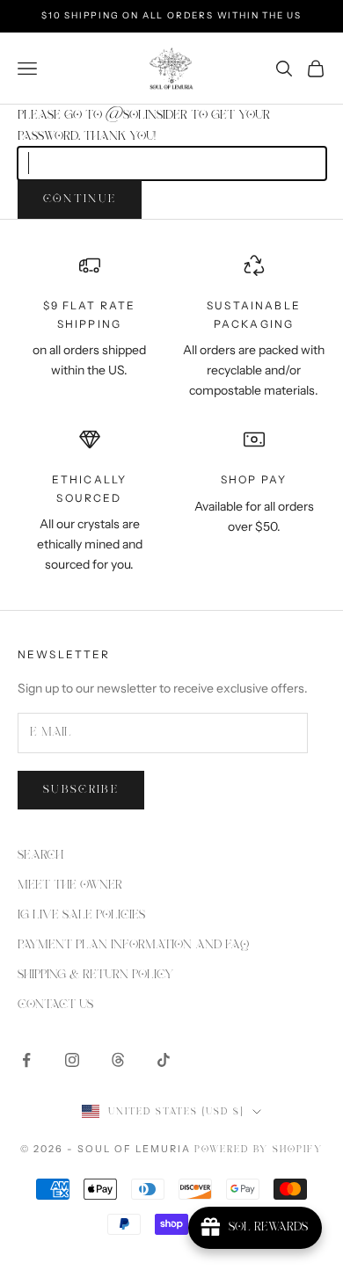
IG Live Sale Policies (81, 915)
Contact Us (55, 1004)
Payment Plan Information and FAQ (133, 944)
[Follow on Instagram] (72, 1060)
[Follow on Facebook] (26, 1060)
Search (40, 855)
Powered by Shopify (258, 1150)
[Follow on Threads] (118, 1060)
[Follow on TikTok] (163, 1060)
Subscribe (81, 789)
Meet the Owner (70, 885)
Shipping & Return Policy (95, 974)
